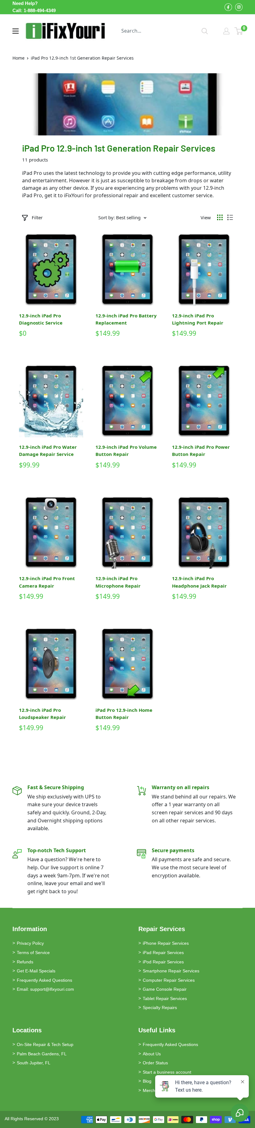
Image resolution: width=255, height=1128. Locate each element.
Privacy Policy (30, 943)
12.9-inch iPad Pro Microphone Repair (118, 582)
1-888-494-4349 (40, 10)
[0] (239, 31)
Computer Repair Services (169, 980)
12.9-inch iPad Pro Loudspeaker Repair (42, 713)
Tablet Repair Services (165, 998)
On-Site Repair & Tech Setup (45, 1044)
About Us (152, 1053)
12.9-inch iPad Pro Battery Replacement (126, 319)
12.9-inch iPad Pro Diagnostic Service (41, 319)
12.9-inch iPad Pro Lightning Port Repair (197, 319)
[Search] (205, 31)
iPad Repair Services (163, 952)
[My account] (226, 31)
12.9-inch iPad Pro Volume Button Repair (126, 450)
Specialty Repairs (160, 1007)
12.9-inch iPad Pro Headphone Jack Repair (199, 582)
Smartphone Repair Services (171, 970)
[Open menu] (15, 31)
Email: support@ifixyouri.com (45, 989)
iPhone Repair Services (166, 943)
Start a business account (167, 1072)
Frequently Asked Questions (44, 980)
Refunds (25, 961)
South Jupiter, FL (33, 1062)
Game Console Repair (165, 989)
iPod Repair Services (163, 961)
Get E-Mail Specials (36, 970)
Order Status (155, 1062)
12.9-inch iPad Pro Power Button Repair (201, 450)
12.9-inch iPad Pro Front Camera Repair (47, 582)
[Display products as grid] (220, 217)
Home (18, 58)
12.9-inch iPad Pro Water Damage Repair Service (48, 450)
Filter (37, 217)
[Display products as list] (230, 217)
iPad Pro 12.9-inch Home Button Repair (123, 713)
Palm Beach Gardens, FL (42, 1053)
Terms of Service (33, 952)
